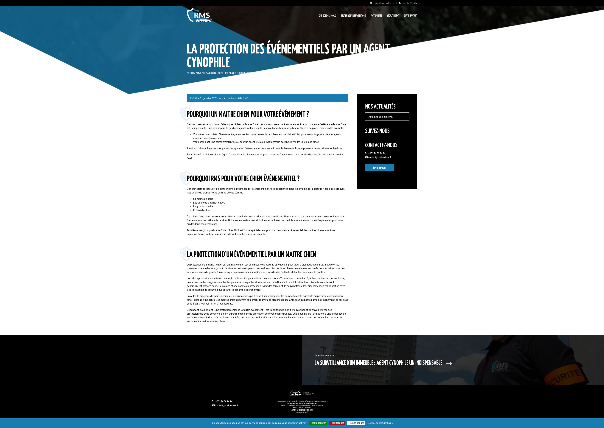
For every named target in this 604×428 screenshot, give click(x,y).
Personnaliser (356, 422)
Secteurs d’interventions (353, 15)
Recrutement (393, 15)
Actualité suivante (378, 360)
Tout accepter (318, 422)
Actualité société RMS (217, 73)
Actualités (376, 15)
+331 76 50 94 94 (409, 3)
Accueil (190, 73)
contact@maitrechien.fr (383, 3)
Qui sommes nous (327, 15)
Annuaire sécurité (302, 412)
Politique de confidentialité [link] (380, 423)
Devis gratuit (410, 15)
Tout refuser (337, 422)
